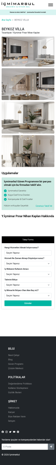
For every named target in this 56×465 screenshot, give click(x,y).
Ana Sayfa (6, 20)
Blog (10, 359)
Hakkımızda (13, 407)
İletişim (11, 421)
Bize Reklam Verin (17, 416)
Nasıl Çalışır (13, 355)
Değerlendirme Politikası (20, 383)
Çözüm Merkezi (15, 368)
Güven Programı (15, 364)
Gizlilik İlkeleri (14, 392)
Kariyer (11, 412)
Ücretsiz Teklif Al (44, 206)
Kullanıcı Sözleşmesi (18, 388)
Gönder (28, 303)
